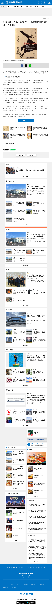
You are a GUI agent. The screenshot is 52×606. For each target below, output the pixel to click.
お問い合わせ (26, 584)
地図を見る (26, 120)
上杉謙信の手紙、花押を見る (13, 77)
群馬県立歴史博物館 (9, 143)
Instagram (45, 2)
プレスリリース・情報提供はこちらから (33, 581)
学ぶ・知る (36, 6)
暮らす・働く (29, 6)
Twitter (42, 2)
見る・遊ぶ (16, 6)
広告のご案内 (33, 584)
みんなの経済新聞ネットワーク (26, 594)
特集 (43, 6)
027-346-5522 (29, 71)
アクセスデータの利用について (14, 584)
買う (22, 6)
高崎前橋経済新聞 (14, 2)
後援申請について (43, 584)
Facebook (39, 2)
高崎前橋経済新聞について (17, 581)
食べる (9, 6)
